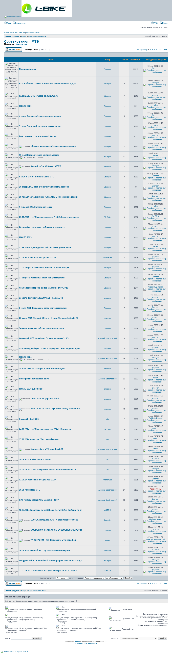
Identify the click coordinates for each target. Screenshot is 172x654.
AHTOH (107, 510)
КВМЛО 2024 (25, 357)
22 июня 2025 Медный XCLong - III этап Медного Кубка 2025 (48, 318)
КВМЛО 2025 (25, 237)
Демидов (107, 530)
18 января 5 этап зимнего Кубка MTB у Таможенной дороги (48, 197)
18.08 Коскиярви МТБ (29, 490)
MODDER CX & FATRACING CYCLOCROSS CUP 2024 (56, 530)
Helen (155, 105)
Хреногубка (155, 489)
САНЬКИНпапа (155, 418)
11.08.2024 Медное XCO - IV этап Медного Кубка (54, 520)
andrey (107, 540)
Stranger (107, 69)
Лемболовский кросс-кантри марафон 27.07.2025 (43, 288)
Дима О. (155, 428)
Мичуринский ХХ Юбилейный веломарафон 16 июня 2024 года (50, 560)
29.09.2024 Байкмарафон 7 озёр (35, 459)
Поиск (164, 23)
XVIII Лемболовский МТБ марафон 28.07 (39, 500)
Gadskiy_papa (155, 519)
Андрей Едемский (155, 287)
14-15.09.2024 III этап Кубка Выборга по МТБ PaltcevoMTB (47, 469)
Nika (107, 419)
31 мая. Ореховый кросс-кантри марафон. (40, 126)
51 (161, 50)
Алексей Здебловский (107, 338)
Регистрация (20, 23)
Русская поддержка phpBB (86, 643)
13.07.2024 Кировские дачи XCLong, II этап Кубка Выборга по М (50, 510)
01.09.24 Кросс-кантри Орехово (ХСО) (37, 480)
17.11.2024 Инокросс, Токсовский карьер (39, 439)
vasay (155, 156)
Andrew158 (107, 258)
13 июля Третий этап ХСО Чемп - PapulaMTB (41, 298)
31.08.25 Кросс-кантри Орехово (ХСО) (37, 257)
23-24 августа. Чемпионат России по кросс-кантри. (44, 267)
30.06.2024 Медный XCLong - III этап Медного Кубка (44, 550)
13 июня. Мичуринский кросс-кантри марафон (53, 146)
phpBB (77, 641)
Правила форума (27, 69)
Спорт (23, 36)
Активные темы (32, 32)
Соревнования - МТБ (37, 36)
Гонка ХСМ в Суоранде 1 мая (45, 398)
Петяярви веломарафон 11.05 (34, 379)
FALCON (107, 217)
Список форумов (12, 36)
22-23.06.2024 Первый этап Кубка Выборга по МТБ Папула (48, 570)
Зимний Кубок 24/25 (29, 419)
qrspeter (155, 95)
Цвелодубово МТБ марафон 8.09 (47, 449)
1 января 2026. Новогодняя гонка (35, 207)
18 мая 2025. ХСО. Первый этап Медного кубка (42, 368)
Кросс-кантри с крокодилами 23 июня (37, 136)
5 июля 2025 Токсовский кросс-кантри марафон (43, 308)
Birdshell (155, 479)
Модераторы (21, 44)
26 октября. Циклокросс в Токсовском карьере (42, 227)
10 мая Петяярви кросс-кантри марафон (39, 155)
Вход (9, 23)
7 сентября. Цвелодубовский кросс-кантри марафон (45, 247)
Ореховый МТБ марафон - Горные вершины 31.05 (44, 338)
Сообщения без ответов (14, 32)
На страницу (142, 50)
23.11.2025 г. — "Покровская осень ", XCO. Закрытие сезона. (49, 217)
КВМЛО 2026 (25, 106)
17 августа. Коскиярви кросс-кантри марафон (41, 278)
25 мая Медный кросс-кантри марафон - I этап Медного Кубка (49, 348)
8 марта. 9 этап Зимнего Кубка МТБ (36, 177)
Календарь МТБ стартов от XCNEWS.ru (38, 96)
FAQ (156, 23)
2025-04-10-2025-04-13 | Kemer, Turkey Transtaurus (55, 409)
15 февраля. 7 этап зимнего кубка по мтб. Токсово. (44, 187)
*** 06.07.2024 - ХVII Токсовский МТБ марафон (53, 540)
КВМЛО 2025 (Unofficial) (30, 389)
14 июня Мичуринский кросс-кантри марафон (41, 328)
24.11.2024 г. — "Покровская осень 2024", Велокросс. (45, 429)
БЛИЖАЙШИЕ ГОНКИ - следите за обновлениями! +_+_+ (47, 83)
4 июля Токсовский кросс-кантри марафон (40, 116)
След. (165, 50)
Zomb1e (155, 459)
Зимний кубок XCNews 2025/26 (46, 166)
